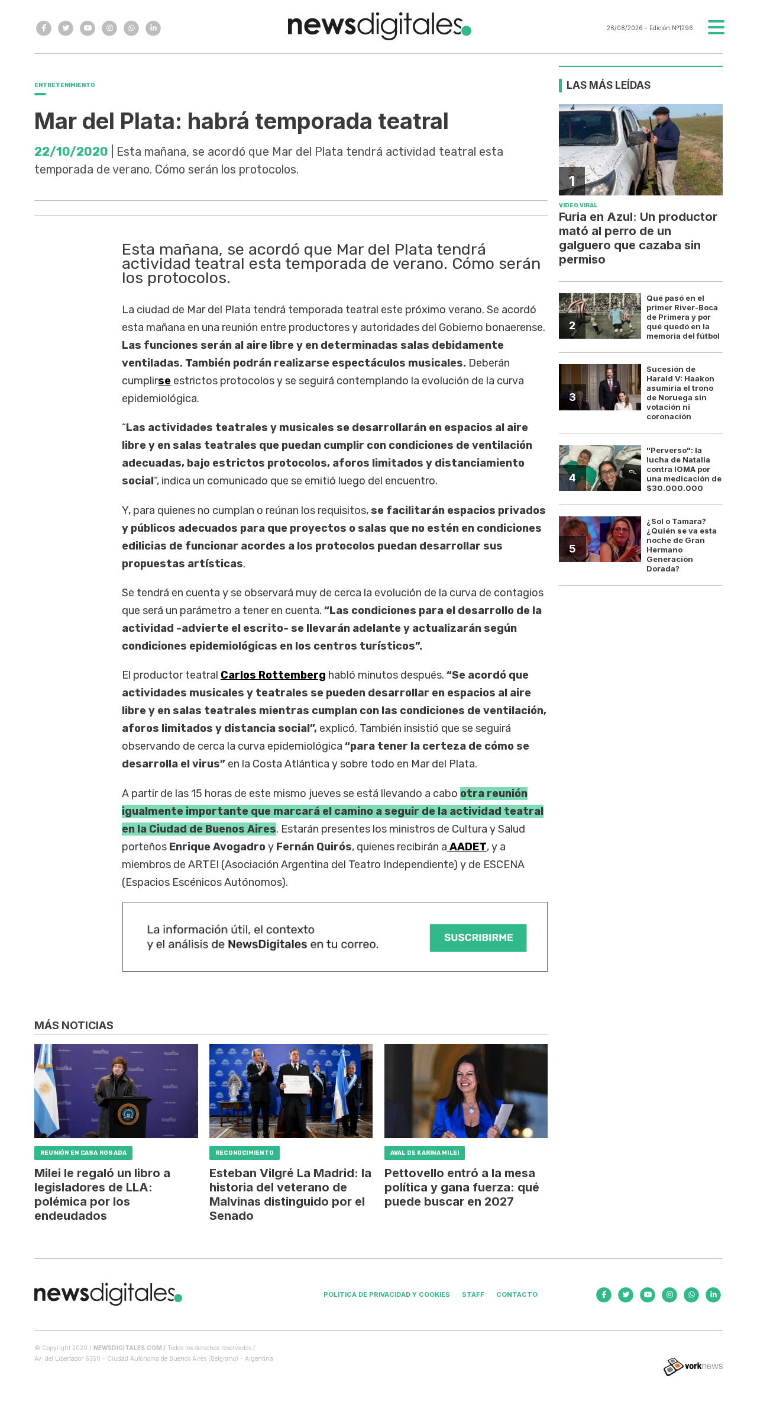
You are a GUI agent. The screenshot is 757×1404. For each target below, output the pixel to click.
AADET (467, 846)
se (164, 380)
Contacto (517, 1294)
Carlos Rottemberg (273, 675)
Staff (473, 1294)
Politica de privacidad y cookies (386, 1294)
